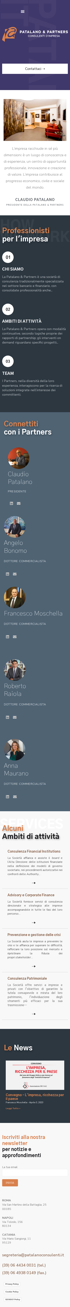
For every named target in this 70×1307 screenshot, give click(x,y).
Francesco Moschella (33, 613)
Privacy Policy (12, 1284)
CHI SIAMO (13, 269)
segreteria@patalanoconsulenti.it (33, 1255)
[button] (22, 11)
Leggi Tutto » (13, 1108)
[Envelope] (18, 503)
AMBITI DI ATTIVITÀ (21, 321)
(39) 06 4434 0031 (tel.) (24, 1265)
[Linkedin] (11, 503)
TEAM (8, 374)
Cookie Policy (11, 1291)
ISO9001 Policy (12, 1299)
